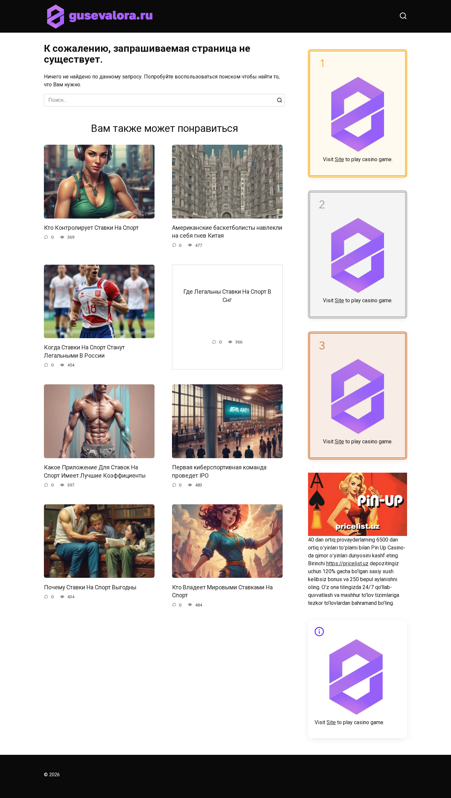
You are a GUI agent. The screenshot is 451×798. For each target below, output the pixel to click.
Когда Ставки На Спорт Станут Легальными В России (84, 351)
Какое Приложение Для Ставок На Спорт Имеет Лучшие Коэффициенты (95, 471)
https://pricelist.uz (347, 563)
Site (339, 159)
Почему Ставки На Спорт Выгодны (90, 587)
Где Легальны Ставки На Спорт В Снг (227, 295)
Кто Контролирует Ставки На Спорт (91, 227)
